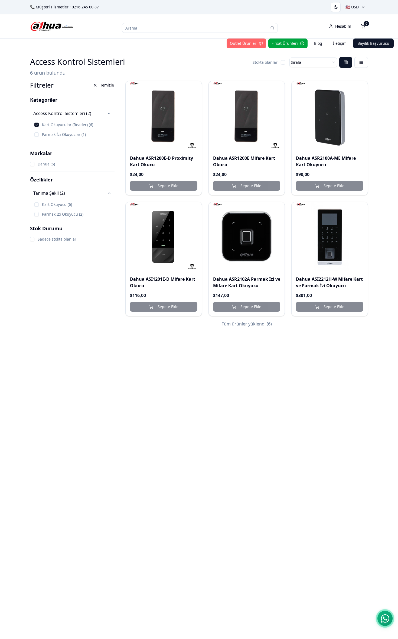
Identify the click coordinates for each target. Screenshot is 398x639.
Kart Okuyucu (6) (57, 204)
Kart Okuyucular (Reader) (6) (67, 124)
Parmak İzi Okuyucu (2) (62, 214)
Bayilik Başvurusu (373, 43)
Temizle (107, 85)
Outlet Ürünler (243, 43)
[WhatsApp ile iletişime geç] (385, 618)
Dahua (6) (46, 164)
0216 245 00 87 (85, 6)
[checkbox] (283, 62)
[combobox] (313, 62)
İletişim (340, 43)
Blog (318, 43)
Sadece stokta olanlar (57, 239)
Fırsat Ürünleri (285, 43)
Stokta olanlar (265, 62)
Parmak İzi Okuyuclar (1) (64, 134)
